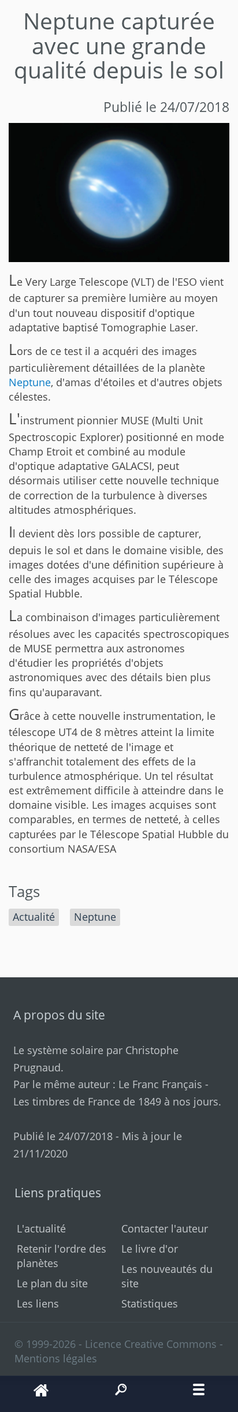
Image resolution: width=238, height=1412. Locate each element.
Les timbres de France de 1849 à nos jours (115, 1101)
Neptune (30, 382)
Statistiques (149, 1303)
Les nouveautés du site (167, 1276)
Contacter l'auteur (164, 1228)
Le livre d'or (149, 1249)
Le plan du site (52, 1283)
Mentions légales (55, 1358)
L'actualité (41, 1228)
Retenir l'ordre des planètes (61, 1256)
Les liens (38, 1303)
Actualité (34, 917)
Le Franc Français (160, 1084)
